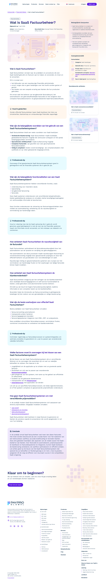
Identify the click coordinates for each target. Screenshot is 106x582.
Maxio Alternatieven (87, 523)
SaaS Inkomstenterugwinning (69, 517)
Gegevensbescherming (88, 572)
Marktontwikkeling (66, 523)
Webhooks (85, 544)
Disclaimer (84, 577)
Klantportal (85, 555)
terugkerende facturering (87, 74)
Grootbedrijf (45, 550)
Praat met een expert (15, 484)
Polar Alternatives (87, 535)
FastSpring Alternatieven (89, 517)
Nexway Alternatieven (88, 531)
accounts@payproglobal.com (17, 517)
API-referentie (86, 542)
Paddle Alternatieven (88, 513)
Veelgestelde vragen (87, 557)
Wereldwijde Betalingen (68, 513)
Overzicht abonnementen (89, 548)
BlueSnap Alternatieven (88, 527)
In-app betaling (66, 519)
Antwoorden (11, 12)
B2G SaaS (44, 518)
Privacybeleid (11, 577)
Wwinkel (63, 554)
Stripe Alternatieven (88, 511)
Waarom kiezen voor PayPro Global (89, 564)
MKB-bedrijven (45, 548)
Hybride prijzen (45, 537)
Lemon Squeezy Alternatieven (90, 525)
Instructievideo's (66, 534)
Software (44, 520)
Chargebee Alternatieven (89, 521)
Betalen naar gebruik (47, 539)
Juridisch (84, 574)
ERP (76, 76)
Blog (63, 540)
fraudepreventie (66, 527)
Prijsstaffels (44, 535)
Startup (43, 546)
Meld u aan (92, 4)
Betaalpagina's (86, 546)
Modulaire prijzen (46, 541)
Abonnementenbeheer (47, 529)
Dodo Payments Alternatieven (90, 533)
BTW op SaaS (65, 542)
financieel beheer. (21, 12)
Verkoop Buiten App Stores (48, 524)
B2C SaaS (44, 516)
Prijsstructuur (31, 380)
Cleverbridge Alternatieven (89, 519)
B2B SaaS (44, 514)
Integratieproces (17, 382)
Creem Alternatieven (88, 529)
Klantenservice (65, 525)
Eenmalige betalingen (47, 531)
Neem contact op (50, 4)
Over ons (83, 560)
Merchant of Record (67, 515)
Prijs (58, 4)
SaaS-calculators (66, 544)
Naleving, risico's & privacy (89, 570)
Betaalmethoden (65, 549)
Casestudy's (65, 546)
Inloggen (83, 4)
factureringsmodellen (19, 372)
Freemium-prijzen (46, 533)
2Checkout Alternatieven (89, 515)
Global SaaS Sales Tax (67, 511)
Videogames (44, 522)
